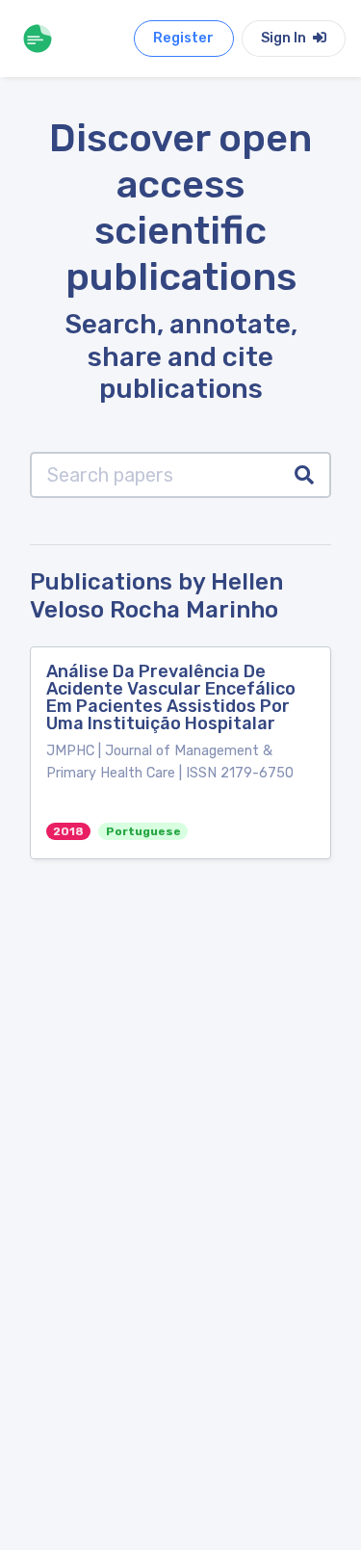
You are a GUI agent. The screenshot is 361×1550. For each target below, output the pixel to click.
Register (183, 38)
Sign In (285, 38)
